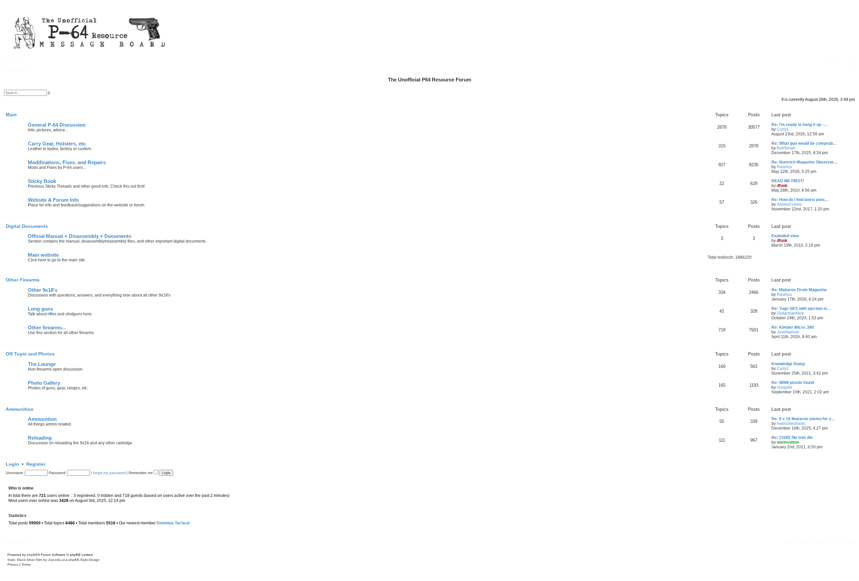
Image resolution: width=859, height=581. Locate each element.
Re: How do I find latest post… (799, 199)
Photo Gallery (44, 383)
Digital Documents (27, 226)
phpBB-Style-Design (84, 560)
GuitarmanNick (790, 313)
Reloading (40, 438)
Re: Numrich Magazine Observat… (804, 162)
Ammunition (20, 409)
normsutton (788, 442)
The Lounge (42, 364)
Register (35, 464)
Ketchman (786, 148)
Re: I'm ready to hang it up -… (799, 124)
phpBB (32, 555)
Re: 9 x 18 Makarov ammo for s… (803, 418)
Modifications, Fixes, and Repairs (67, 162)
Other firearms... (47, 327)
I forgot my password (108, 473)
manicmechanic (791, 423)
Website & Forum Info (53, 200)
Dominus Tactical (173, 523)
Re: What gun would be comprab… (804, 143)
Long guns (40, 309)
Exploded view (785, 236)
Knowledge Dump (788, 364)
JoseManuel (788, 332)
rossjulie (784, 387)
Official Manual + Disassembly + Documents (79, 236)
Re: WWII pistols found (792, 382)
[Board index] (201, 31)
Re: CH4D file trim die (792, 437)
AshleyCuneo (789, 204)
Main (11, 114)
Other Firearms (23, 279)
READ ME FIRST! (787, 181)
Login (12, 464)
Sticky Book (42, 181)
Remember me (141, 473)
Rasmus (784, 167)
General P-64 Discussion (57, 125)
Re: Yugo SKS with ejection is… (801, 308)
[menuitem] (849, 59)
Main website (43, 255)
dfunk (782, 185)
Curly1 (783, 129)
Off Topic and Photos (30, 354)
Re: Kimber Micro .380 (792, 327)
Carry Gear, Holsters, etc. (57, 143)
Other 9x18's (42, 290)
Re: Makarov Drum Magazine (799, 289)
